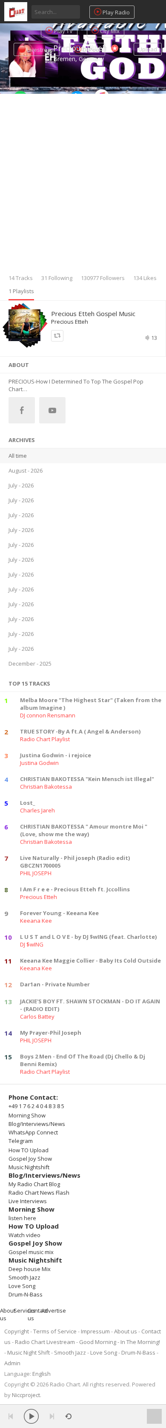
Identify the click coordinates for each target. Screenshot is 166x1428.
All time (18, 455)
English (41, 1374)
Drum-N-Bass (26, 1294)
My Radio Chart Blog (34, 1184)
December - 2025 (30, 663)
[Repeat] (68, 1416)
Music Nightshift (29, 1167)
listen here (22, 1218)
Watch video (24, 1235)
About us (125, 1331)
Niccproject (26, 1395)
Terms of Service (55, 1331)
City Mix (109, 31)
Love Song (22, 1286)
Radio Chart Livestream (45, 1342)
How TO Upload (29, 1150)
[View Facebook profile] (22, 410)
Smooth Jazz (24, 1277)
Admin (12, 1363)
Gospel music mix (31, 1252)
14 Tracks (21, 278)
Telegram (21, 1141)
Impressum (95, 1331)
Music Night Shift (28, 1352)
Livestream (40, 49)
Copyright (16, 1331)
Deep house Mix (30, 1269)
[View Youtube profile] (52, 410)
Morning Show (27, 1115)
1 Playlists (21, 291)
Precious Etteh (69, 321)
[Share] (57, 336)
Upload (147, 49)
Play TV (63, 31)
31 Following (56, 278)
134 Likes (145, 278)
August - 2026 (26, 470)
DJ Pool (90, 49)
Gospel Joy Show (30, 1158)
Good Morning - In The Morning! (119, 1342)
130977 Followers (103, 278)
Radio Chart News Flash (39, 1192)
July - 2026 (21, 485)
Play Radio (115, 12)
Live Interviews (28, 1201)
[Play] (31, 1416)
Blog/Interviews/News (37, 1124)
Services (25, 1310)
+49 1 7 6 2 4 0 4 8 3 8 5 (36, 1106)
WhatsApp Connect (33, 1132)
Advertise (53, 1310)
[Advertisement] (83, 187)
